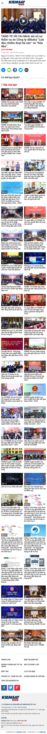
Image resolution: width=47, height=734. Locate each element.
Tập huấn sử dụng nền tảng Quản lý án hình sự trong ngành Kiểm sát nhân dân (34, 332)
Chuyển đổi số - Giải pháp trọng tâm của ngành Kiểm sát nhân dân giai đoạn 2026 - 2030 (12, 354)
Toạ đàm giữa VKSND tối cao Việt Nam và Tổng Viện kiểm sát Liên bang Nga (34, 601)
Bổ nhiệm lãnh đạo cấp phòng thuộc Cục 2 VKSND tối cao (34, 645)
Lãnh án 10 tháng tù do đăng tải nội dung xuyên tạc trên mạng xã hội (11, 376)
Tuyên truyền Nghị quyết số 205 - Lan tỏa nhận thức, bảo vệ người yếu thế (34, 197)
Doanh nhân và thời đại (34, 676)
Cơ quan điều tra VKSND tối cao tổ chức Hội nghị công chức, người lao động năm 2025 (34, 310)
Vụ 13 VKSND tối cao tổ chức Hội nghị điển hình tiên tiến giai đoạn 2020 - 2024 (12, 443)
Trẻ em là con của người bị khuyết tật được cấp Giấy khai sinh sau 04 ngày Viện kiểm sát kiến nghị (34, 175)
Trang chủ (5, 660)
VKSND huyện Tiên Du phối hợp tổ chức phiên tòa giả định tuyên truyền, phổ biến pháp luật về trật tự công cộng (11, 465)
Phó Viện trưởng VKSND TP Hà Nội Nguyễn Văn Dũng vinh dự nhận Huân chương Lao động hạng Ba (34, 105)
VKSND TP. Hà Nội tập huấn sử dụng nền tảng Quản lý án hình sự (35, 289)
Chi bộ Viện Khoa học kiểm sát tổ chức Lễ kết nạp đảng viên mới (11, 289)
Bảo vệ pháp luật (31, 665)
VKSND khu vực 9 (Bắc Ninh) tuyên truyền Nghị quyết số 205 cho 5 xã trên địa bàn (11, 268)
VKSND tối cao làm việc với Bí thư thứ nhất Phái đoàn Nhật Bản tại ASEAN (12, 104)
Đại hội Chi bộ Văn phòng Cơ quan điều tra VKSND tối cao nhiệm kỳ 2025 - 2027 (34, 422)
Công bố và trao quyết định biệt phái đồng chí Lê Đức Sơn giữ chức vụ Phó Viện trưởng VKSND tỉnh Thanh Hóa (11, 151)
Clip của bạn (6, 50)
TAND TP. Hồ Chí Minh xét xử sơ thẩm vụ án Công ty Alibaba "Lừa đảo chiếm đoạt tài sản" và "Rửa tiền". (22, 41)
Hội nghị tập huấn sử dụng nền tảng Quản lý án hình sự (11, 309)
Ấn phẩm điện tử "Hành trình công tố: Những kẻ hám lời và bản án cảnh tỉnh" (12, 601)
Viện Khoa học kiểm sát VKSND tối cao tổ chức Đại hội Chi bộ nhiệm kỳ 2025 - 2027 (34, 377)
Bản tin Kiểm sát (31, 660)
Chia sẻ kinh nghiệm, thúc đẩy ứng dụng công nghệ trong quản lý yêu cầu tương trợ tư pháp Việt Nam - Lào (34, 246)
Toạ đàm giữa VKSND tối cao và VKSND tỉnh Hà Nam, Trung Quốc (34, 127)
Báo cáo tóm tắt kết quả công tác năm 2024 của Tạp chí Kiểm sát (35, 488)
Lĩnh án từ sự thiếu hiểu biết (11, 487)
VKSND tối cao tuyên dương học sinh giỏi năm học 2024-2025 (35, 353)
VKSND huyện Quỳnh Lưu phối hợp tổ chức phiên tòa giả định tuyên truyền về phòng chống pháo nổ (34, 465)
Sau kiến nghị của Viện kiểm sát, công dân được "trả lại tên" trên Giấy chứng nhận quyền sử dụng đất (11, 175)
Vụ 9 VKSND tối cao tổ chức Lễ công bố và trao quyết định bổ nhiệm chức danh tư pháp (11, 400)
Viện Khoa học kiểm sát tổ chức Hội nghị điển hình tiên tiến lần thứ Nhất (34, 443)
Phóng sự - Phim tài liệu (11, 676)
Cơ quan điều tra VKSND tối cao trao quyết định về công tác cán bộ (34, 222)
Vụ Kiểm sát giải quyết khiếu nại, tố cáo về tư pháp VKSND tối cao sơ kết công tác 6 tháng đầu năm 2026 (12, 223)
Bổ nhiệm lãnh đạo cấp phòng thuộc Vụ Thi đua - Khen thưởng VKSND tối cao (34, 622)
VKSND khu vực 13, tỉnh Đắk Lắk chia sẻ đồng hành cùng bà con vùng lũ (11, 332)
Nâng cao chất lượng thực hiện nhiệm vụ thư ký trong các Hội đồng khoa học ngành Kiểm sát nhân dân (11, 246)
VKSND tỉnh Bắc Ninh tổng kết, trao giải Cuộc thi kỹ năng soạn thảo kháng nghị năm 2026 (11, 128)
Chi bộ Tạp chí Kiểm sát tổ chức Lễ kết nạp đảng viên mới (11, 645)
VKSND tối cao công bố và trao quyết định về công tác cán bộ (34, 150)
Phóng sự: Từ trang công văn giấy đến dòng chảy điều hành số (34, 268)
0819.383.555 (22, 721)
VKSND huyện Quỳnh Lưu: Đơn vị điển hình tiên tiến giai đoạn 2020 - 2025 (35, 399)
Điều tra (4, 671)
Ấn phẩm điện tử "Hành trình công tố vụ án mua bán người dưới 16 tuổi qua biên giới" (12, 623)
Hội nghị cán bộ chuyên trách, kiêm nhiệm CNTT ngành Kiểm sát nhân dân (11, 422)
